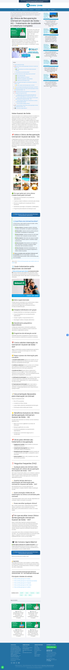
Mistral (30, 595)
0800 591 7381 (49, 650)
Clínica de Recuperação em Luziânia (22, 587)
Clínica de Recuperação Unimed (20, 271)
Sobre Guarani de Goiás (19, 64)
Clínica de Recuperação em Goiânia (22, 578)
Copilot (37, 592)
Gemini (21, 595)
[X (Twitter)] (16, 663)
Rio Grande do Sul (37, 650)
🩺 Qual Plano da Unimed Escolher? (22, 72)
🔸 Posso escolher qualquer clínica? (23, 103)
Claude (27, 592)
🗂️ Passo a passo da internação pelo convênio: (25, 85)
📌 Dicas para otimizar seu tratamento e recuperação (25, 91)
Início (15, 9)
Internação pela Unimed (27, 652)
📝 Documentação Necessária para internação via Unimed (26, 87)
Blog (49, 9)
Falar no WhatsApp (51, 647)
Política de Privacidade (50, 665)
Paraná (35, 651)
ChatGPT (21, 592)
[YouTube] (14, 663)
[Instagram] (12, 663)
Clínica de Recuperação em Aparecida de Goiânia (25, 580)
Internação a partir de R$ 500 (27, 651)
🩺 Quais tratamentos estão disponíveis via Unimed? (24, 73)
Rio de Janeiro (37, 649)
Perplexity (32, 592)
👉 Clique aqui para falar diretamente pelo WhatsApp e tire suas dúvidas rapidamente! (25, 214)
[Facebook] (19, 663)
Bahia (35, 653)
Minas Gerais (36, 647)
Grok (26, 595)
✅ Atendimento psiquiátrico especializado (24, 78)
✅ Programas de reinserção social (22, 80)
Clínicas (44, 9)
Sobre (19, 9)
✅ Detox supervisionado (20, 75)
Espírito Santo (37, 655)
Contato (53, 9)
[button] (2, 667)
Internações (37, 9)
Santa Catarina (37, 654)
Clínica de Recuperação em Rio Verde (22, 585)
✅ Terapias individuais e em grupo (22, 77)
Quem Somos (25, 646)
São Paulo (36, 646)
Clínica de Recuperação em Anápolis (22, 583)
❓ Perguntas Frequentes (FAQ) (20, 93)
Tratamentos (24, 9)
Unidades (31, 9)
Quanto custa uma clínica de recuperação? (27, 648)
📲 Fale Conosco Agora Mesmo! (20, 108)
